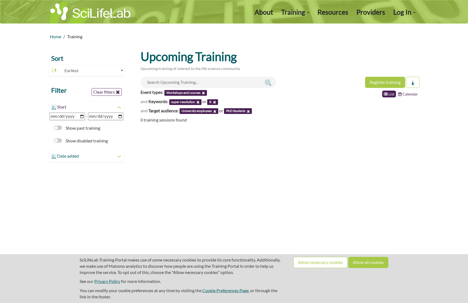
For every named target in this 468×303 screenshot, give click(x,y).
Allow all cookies (368, 262)
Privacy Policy (107, 281)
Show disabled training (86, 140)
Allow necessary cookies (320, 262)
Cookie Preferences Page (225, 290)
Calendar (410, 94)
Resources (332, 12)
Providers (370, 12)
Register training (385, 82)
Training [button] (294, 12)
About (264, 12)
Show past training (82, 127)
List (391, 94)
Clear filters (104, 91)
